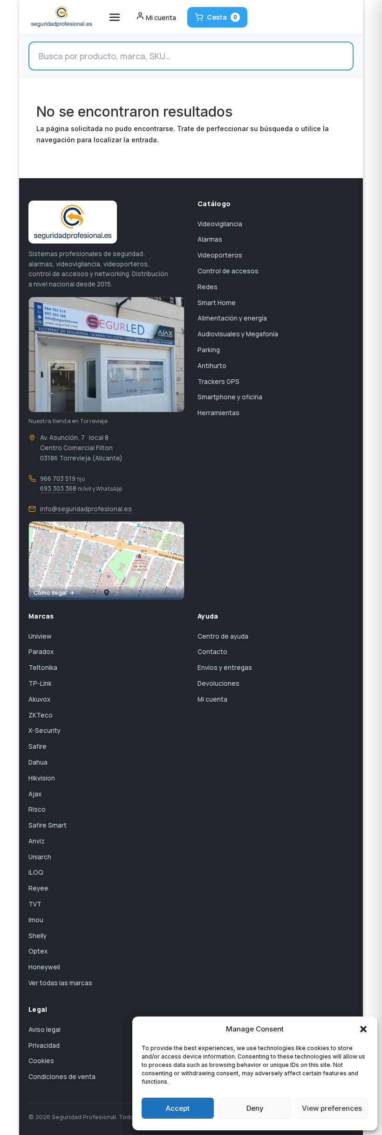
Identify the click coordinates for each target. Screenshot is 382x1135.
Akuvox (39, 699)
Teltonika (42, 667)
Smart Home (217, 303)
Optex (38, 951)
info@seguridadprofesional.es (86, 509)
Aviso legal (44, 1029)
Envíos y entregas (225, 667)
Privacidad (44, 1045)
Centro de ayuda (223, 636)
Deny (255, 1108)
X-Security (44, 730)
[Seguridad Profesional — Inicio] (60, 17)
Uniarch (39, 857)
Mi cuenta (212, 699)
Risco (37, 809)
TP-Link (40, 683)
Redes (208, 287)
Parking (209, 350)
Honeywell (44, 967)
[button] (363, 1029)
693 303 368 (58, 488)
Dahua (38, 762)
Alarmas (210, 239)
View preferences (332, 1108)
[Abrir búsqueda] (191, 56)
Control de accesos (228, 271)
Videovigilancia (220, 224)
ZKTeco (40, 715)
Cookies (41, 1061)
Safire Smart (47, 825)
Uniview (40, 636)
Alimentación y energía (232, 318)
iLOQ (35, 872)
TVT (34, 904)
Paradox (41, 652)
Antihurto (212, 366)
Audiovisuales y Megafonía (238, 334)
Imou (35, 920)
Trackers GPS (218, 381)
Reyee (38, 888)
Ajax (34, 794)
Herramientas (218, 413)
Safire (37, 746)
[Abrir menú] (114, 17)
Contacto (212, 652)
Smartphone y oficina (230, 397)
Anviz (36, 841)
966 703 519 (57, 478)
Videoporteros (220, 255)
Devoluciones (218, 683)
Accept (178, 1108)
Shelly (37, 936)
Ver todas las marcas (60, 983)
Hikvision (41, 778)
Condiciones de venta (62, 1076)
